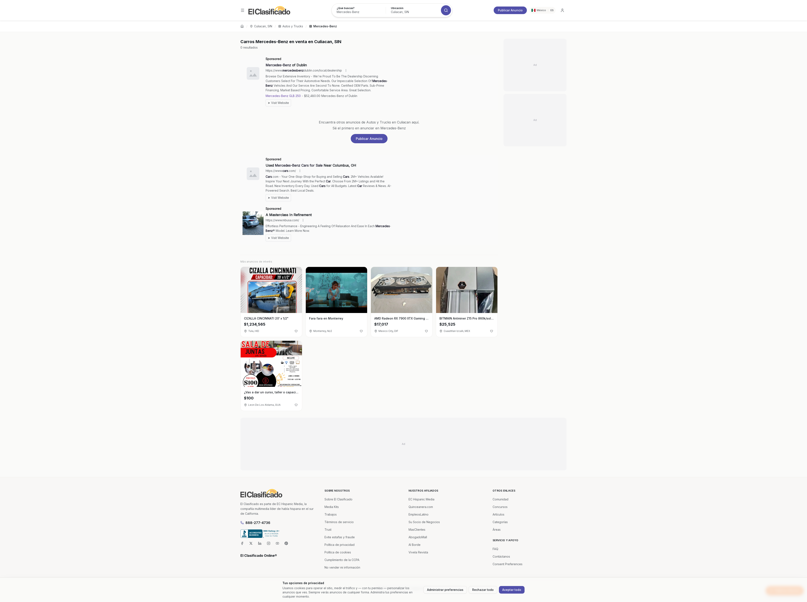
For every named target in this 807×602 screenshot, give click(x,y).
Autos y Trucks (292, 26)
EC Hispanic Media (421, 499)
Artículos (498, 514)
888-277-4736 (257, 523)
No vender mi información (342, 567)
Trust (327, 529)
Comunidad (500, 499)
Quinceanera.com (421, 507)
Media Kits (331, 507)
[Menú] (242, 10)
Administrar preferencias (445, 589)
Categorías (500, 522)
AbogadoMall (418, 537)
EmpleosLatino (419, 514)
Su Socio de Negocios (424, 522)
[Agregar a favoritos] (296, 331)
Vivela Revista (418, 552)
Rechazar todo (483, 589)
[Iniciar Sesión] (562, 10)
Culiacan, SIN (263, 26)
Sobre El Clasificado (338, 499)
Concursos (500, 507)
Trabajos (330, 514)
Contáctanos (501, 556)
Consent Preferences (507, 564)
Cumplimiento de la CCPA (341, 560)
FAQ (495, 549)
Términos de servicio (339, 522)
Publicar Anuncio (510, 10)
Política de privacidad (339, 544)
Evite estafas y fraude (339, 537)
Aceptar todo (511, 589)
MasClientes (417, 529)
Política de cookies (337, 552)
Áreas (497, 529)
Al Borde (415, 544)
